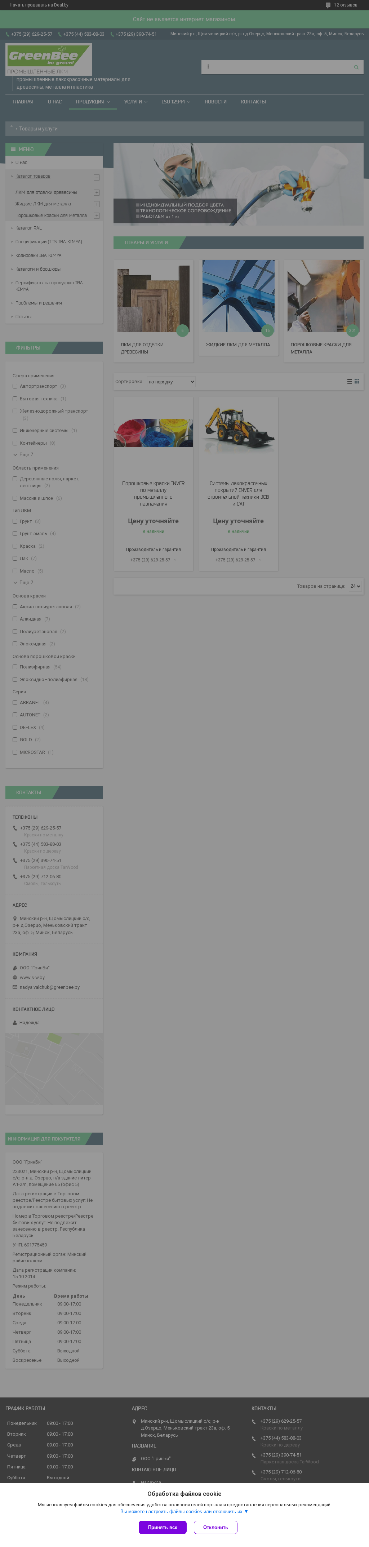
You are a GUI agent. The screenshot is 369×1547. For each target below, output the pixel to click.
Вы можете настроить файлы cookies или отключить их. (182, 1511)
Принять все (162, 1527)
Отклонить (215, 1527)
